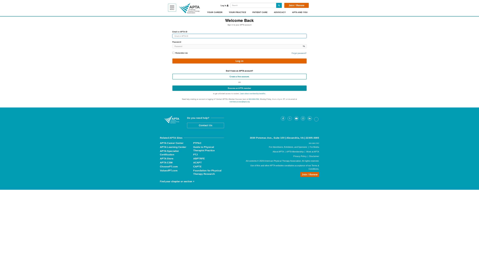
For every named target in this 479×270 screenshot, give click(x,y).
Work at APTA (312, 152)
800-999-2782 (254, 99)
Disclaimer (314, 156)
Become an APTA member (239, 88)
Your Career (215, 12)
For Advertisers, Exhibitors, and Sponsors (288, 147)
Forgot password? (299, 53)
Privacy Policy (299, 156)
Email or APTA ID (179, 31)
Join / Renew (296, 5)
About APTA (278, 152)
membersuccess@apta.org (239, 101)
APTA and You (300, 12)
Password (176, 42)
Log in (223, 5)
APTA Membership (295, 152)
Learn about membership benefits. (253, 93)
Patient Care (260, 12)
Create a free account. (239, 77)
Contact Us (205, 125)
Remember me (181, 53)
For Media (314, 147)
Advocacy (280, 12)
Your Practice (237, 12)
